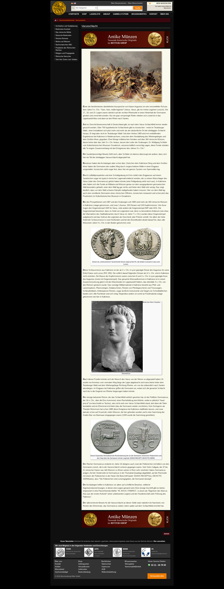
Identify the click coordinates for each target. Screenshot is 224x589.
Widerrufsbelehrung (109, 572)
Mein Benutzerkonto (118, 3)
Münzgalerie (129, 564)
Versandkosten (83, 567)
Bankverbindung (84, 572)
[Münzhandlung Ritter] (59, 8)
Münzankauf (59, 569)
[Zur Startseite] (55, 20)
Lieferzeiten (82, 569)
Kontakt (58, 564)
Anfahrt (57, 567)
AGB (103, 569)
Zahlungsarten (83, 564)
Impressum (106, 567)
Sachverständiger (61, 572)
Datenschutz (106, 564)
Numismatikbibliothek (133, 567)
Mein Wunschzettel (135, 3)
